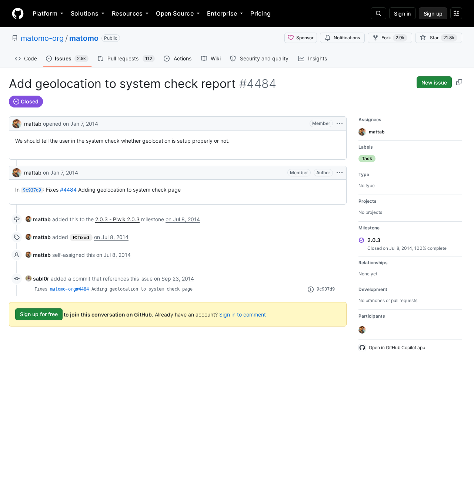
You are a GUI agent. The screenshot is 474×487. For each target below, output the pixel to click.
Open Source (175, 13)
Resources (127, 13)
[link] (38, 219)
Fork (393, 37)
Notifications (347, 37)
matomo (84, 38)
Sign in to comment (242, 314)
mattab (32, 123)
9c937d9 (326, 289)
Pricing (260, 13)
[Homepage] (18, 13)
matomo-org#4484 (69, 289)
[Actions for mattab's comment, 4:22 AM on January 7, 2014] (339, 173)
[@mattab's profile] (16, 123)
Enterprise (222, 13)
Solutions (85, 13)
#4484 (68, 189)
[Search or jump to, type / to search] (378, 13)
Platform (45, 13)
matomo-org (42, 38)
